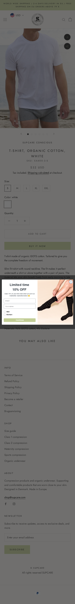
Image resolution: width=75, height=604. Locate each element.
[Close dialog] (70, 281)
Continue (20, 320)
